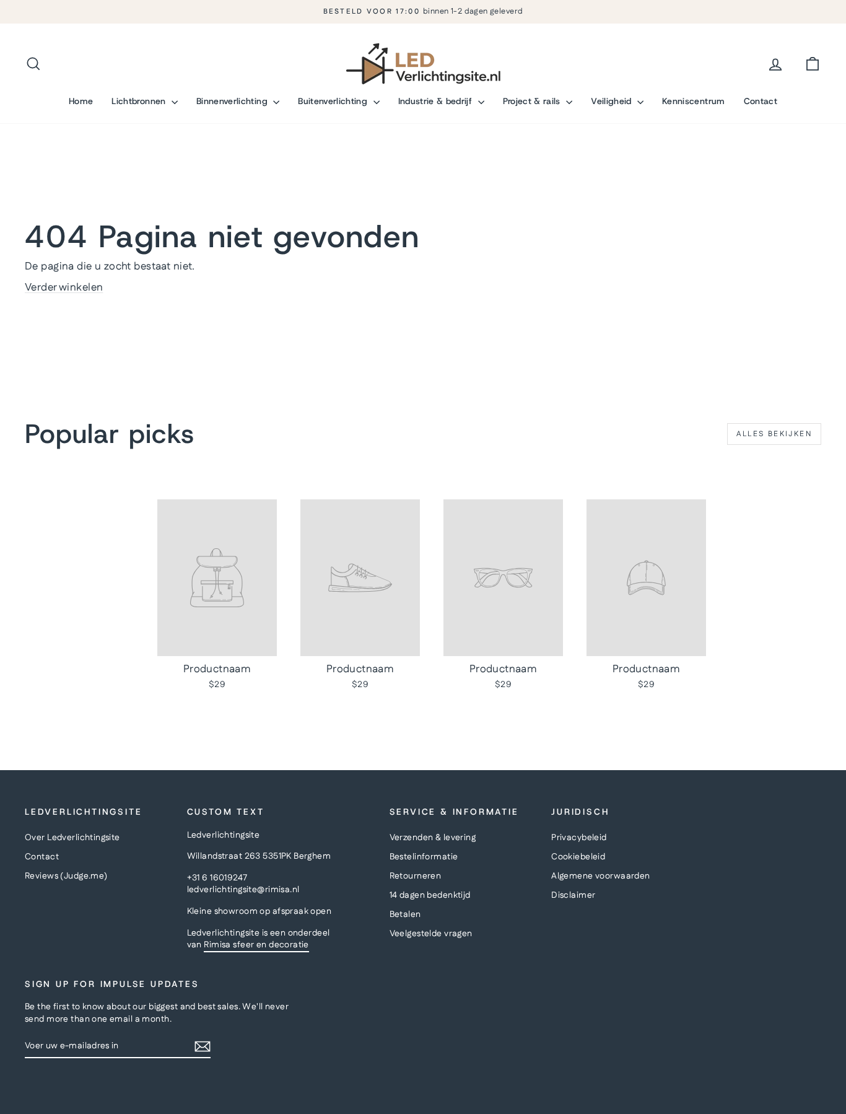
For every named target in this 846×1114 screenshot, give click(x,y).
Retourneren (416, 876)
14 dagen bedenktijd (430, 895)
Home (81, 101)
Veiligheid (612, 101)
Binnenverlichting (233, 101)
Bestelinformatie (424, 857)
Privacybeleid (579, 837)
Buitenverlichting (334, 101)
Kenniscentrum (693, 101)
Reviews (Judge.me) (66, 876)
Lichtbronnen (139, 101)
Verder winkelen (64, 287)
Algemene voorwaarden (600, 876)
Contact (760, 101)
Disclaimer (573, 895)
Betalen (405, 914)
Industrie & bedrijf (436, 101)
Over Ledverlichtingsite (72, 837)
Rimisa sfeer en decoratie (256, 945)
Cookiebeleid (578, 857)
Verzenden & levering (433, 837)
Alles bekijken (774, 434)
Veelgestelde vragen (431, 934)
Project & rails (533, 101)
